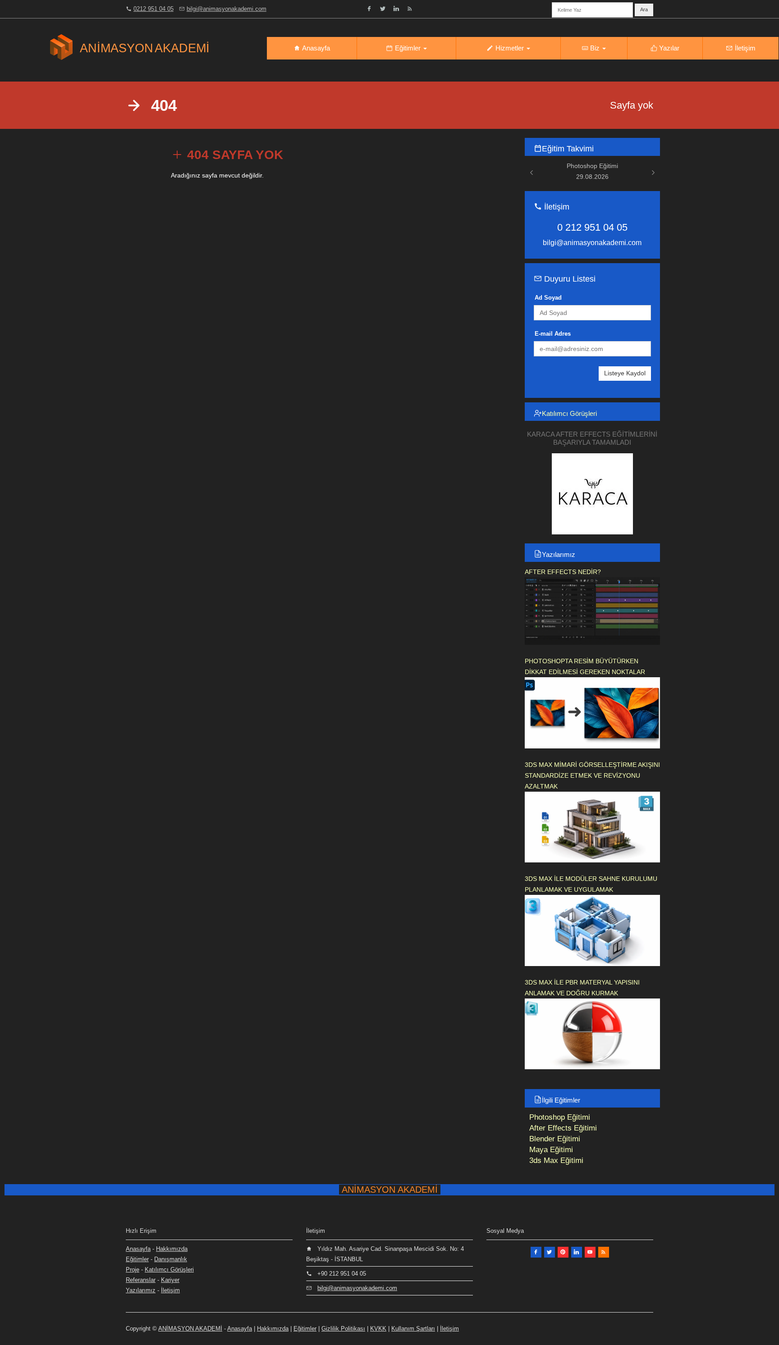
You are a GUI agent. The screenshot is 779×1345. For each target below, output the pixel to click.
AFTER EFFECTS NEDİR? (563, 571)
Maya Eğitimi (551, 1149)
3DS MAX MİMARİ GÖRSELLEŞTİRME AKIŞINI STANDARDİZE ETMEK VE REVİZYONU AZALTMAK (592, 775)
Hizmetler (510, 48)
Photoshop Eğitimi (559, 1117)
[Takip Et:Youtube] (590, 1252)
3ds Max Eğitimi (556, 1160)
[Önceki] (531, 172)
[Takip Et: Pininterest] (563, 1252)
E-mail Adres (553, 333)
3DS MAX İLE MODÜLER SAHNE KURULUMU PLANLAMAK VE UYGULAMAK (591, 884)
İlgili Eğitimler (561, 1100)
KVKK (378, 1328)
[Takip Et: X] (549, 1252)
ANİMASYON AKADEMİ (190, 1328)
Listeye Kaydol (625, 373)
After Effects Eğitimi (563, 1128)
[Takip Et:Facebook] (369, 8)
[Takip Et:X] (382, 8)
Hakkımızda (172, 1248)
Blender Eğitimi (554, 1139)
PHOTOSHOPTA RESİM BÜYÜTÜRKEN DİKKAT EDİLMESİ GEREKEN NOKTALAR (585, 666)
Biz (594, 48)
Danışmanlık (170, 1259)
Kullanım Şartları (413, 1328)
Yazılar (668, 48)
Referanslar (141, 1280)
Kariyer (170, 1280)
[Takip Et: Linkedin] (396, 8)
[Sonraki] (653, 172)
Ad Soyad (548, 297)
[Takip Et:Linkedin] (576, 1252)
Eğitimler (407, 48)
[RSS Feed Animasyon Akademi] (409, 8)
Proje (132, 1269)
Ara (644, 9)
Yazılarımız (558, 554)
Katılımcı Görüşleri (569, 413)
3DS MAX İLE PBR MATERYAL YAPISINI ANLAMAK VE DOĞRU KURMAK (582, 988)
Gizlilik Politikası (343, 1328)
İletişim (744, 48)
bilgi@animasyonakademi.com (226, 8)
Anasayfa (315, 48)
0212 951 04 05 (153, 8)
